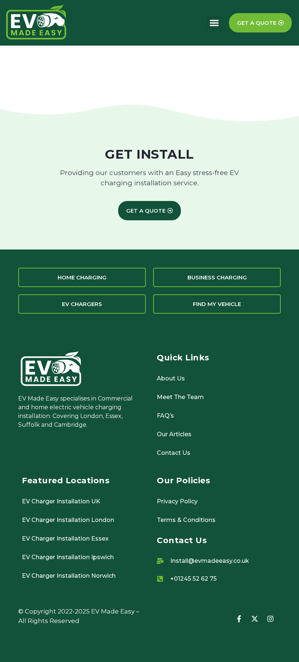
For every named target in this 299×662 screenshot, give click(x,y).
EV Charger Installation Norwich (69, 575)
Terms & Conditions (186, 519)
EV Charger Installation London (68, 519)
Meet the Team (180, 397)
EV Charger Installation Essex (65, 538)
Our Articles (174, 434)
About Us (171, 378)
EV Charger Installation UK (61, 501)
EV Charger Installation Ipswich (68, 557)
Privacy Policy (177, 501)
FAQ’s (165, 415)
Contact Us (173, 452)
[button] (214, 22)
